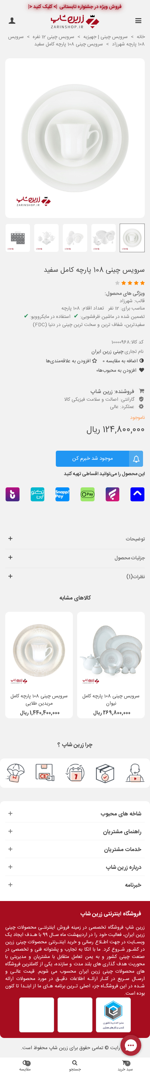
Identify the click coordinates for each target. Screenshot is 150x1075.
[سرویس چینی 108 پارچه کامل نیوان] (111, 650)
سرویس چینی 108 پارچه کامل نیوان (111, 700)
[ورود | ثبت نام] (11, 21)
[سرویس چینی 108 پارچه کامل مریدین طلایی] (39, 650)
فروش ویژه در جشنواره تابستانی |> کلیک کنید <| (75, 7)
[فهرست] (138, 21)
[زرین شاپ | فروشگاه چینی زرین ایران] (75, 21)
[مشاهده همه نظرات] (76, 284)
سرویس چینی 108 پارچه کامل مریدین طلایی (39, 700)
